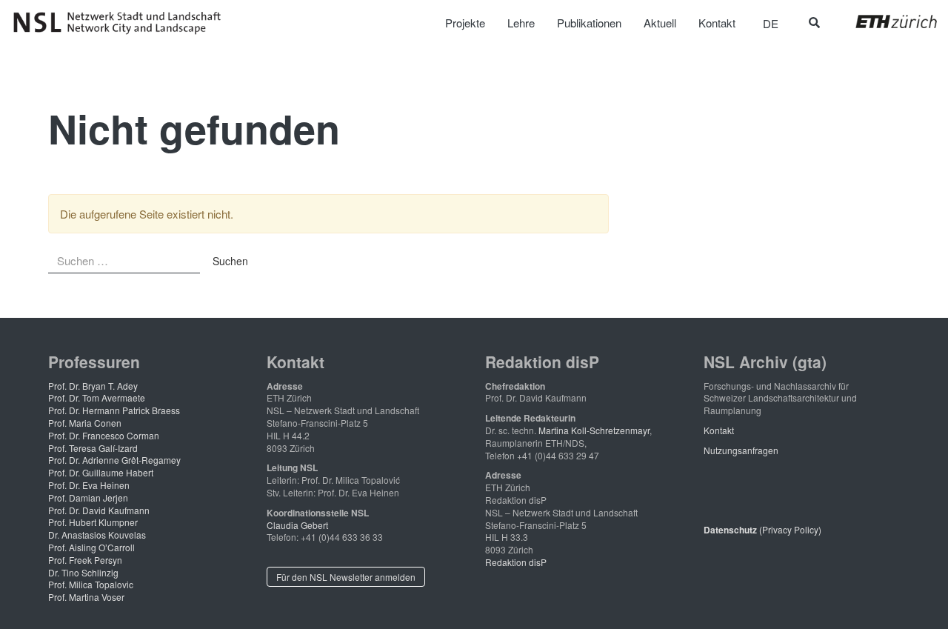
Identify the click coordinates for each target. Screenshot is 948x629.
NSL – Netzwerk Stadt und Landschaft (122, 23)
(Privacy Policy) (762, 529)
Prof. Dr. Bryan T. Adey (93, 385)
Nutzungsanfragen (741, 450)
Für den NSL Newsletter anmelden (345, 576)
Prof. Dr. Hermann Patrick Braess (114, 410)
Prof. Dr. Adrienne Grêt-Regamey (114, 459)
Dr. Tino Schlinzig (83, 572)
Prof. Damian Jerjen (88, 497)
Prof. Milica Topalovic (90, 584)
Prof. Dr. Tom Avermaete (96, 397)
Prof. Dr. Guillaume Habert (100, 472)
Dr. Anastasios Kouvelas (97, 534)
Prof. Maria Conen (84, 422)
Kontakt (719, 430)
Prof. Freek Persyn (85, 559)
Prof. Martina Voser (86, 596)
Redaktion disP (516, 562)
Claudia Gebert (297, 525)
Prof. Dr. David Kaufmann (99, 510)
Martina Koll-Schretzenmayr (594, 430)
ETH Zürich (884, 21)
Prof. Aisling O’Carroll (91, 547)
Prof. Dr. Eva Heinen (89, 485)
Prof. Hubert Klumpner (93, 522)
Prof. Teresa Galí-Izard (93, 448)
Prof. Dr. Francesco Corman (103, 435)
